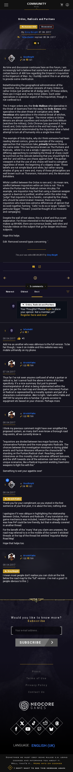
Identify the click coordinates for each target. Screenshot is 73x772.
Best (37, 291)
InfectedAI (28, 37)
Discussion (46, 27)
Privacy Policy (36, 685)
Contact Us (36, 692)
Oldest (24, 291)
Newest (10, 291)
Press (36, 671)
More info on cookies (47, 763)
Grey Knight (31, 32)
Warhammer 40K (29, 27)
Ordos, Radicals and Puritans (40, 305)
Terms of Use (36, 678)
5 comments (36, 286)
